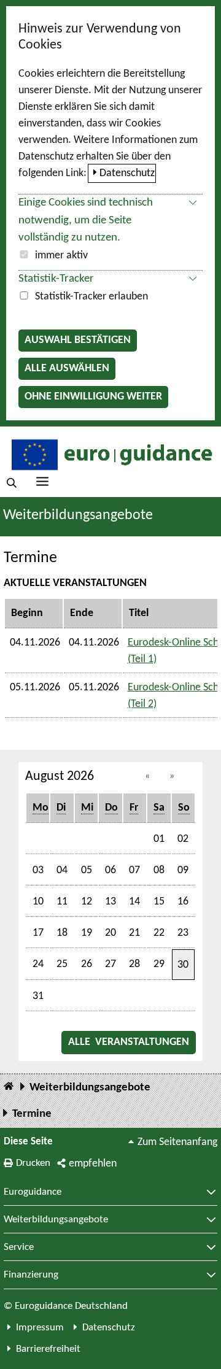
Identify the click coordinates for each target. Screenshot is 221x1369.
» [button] (172, 776)
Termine (32, 1114)
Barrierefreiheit (48, 1349)
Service (19, 1247)
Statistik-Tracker (56, 279)
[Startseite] (9, 1087)
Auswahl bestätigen (78, 340)
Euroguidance (32, 1192)
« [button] (147, 776)
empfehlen (93, 1164)
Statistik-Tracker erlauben (91, 297)
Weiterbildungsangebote (78, 515)
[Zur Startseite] (110, 454)
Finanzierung (31, 1275)
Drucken (33, 1163)
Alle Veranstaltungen (129, 1042)
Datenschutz (127, 173)
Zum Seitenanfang (177, 1142)
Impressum (40, 1327)
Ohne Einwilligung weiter (93, 397)
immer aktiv (61, 255)
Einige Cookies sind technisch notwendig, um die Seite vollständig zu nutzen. (85, 220)
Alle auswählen (67, 368)
